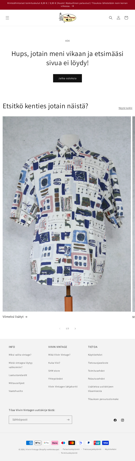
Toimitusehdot (96, 370)
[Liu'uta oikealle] (75, 329)
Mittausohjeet (17, 383)
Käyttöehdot (95, 354)
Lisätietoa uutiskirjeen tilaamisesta (101, 389)
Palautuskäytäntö (71, 449)
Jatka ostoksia (67, 78)
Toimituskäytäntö (69, 453)
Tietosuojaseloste (98, 362)
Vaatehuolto (16, 391)
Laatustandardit (18, 375)
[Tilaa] (68, 420)
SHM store (54, 370)
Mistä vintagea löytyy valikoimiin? (21, 365)
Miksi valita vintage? (20, 354)
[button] (7, 18)
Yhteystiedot (55, 378)
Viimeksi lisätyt (13, 317)
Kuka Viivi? (54, 362)
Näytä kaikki (125, 107)
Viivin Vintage (32, 449)
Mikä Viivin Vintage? (59, 354)
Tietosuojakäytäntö (92, 449)
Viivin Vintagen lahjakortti (63, 386)
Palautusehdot (96, 378)
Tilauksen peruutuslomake (103, 399)
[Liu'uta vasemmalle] (60, 329)
